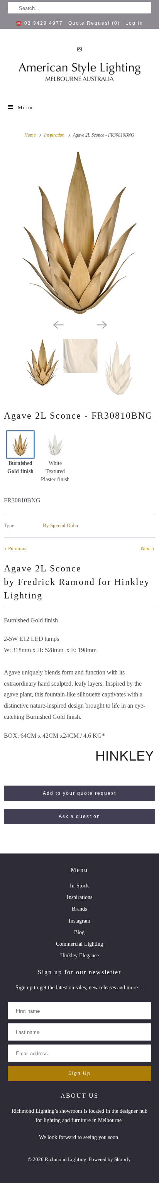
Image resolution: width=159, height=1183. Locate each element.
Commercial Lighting (79, 944)
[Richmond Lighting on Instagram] (79, 49)
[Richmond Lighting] (79, 74)
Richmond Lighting (65, 1159)
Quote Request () (94, 23)
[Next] (101, 324)
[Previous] (57, 324)
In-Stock (79, 886)
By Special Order (60, 525)
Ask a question (79, 816)
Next (146, 548)
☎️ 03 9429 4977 (39, 23)
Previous (16, 548)
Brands (79, 909)
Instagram (79, 921)
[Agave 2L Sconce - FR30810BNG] (79, 233)
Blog (79, 932)
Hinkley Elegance (79, 955)
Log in (134, 23)
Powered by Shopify (110, 1159)
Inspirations (79, 897)
